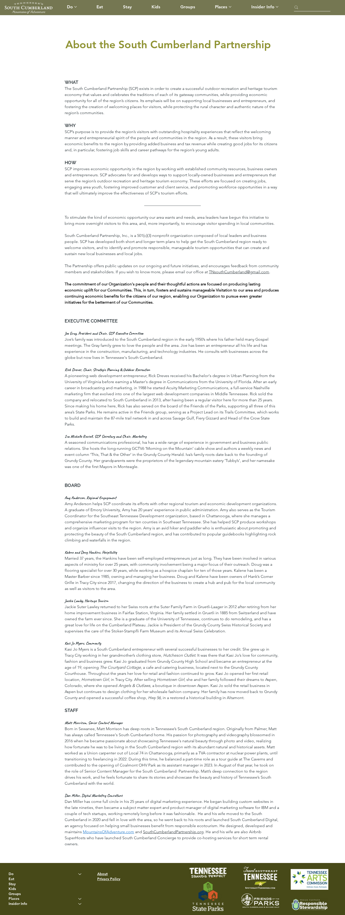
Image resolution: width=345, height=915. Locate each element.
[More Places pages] (230, 7)
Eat (11, 879)
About (102, 874)
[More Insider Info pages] (277, 7)
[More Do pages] (75, 7)
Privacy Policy (108, 879)
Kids (12, 888)
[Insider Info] (80, 903)
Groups (15, 894)
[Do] (80, 874)
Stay (12, 884)
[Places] (80, 898)
